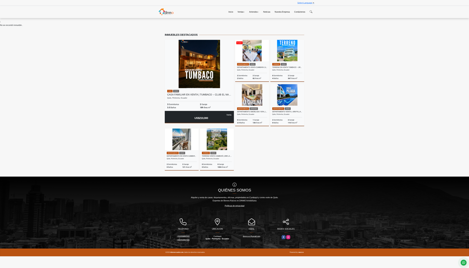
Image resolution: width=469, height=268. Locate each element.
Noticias (266, 12)
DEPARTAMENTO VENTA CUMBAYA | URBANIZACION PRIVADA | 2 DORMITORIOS (252, 67)
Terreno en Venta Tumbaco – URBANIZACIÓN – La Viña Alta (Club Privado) (287, 67)
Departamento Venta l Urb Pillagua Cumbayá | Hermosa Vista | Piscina (287, 112)
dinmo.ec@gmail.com (251, 236)
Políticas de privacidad (234, 206)
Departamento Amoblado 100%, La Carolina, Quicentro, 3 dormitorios (252, 112)
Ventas (241, 12)
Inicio (231, 12)
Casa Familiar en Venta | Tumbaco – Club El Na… (199, 94)
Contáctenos (299, 12)
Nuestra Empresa (282, 12)
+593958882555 (183, 236)
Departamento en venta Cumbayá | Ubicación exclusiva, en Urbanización (182, 156)
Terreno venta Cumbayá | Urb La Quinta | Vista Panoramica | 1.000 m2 (217, 156)
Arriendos (253, 12)
